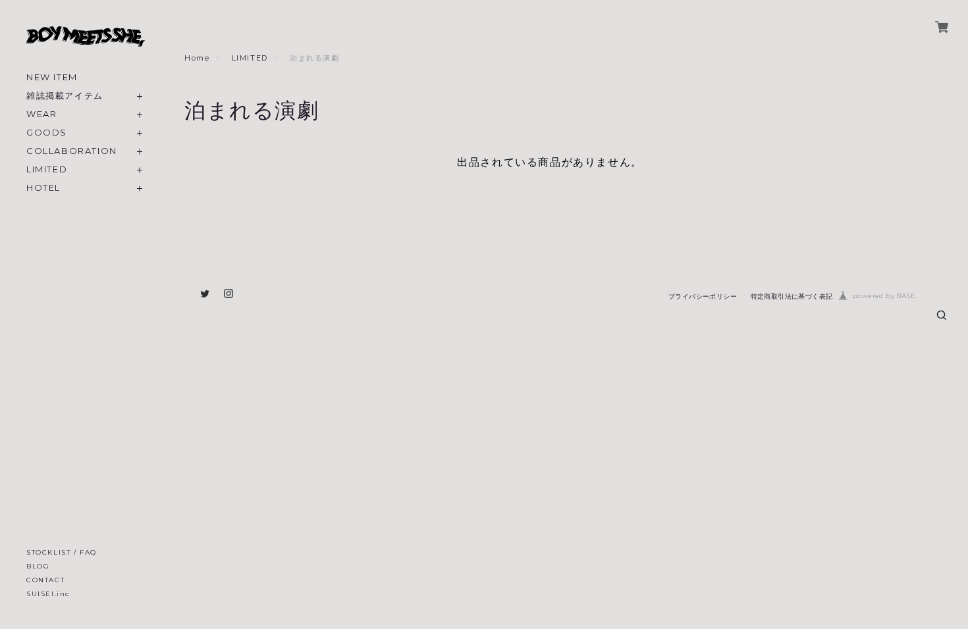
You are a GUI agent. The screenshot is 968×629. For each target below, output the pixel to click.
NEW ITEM (52, 77)
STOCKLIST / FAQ (61, 552)
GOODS (46, 132)
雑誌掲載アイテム (64, 95)
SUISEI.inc (48, 594)
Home (196, 58)
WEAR (41, 114)
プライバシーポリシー (702, 296)
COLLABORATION (71, 151)
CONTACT (45, 580)
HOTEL (43, 188)
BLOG (37, 566)
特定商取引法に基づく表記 (792, 296)
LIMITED (46, 169)
